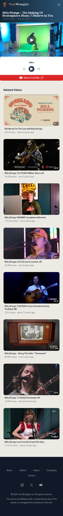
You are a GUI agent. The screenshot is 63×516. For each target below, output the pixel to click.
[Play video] (31, 40)
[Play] (31, 69)
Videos (36, 470)
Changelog (52, 470)
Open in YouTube (31, 78)
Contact (31, 475)
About (9, 470)
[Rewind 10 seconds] (24, 69)
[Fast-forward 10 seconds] (38, 69)
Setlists (22, 470)
